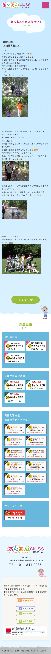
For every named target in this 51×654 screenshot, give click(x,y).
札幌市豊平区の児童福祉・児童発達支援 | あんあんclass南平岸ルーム (26, 651)
